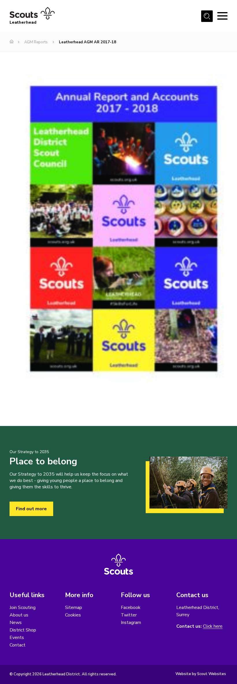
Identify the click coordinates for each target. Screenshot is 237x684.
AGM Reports (36, 42)
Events (17, 637)
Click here (213, 626)
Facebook (130, 607)
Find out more (31, 509)
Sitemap (73, 607)
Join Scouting (23, 607)
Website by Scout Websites (200, 673)
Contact (17, 645)
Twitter (129, 615)
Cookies (73, 615)
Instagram (131, 622)
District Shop (23, 630)
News (16, 622)
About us (19, 615)
